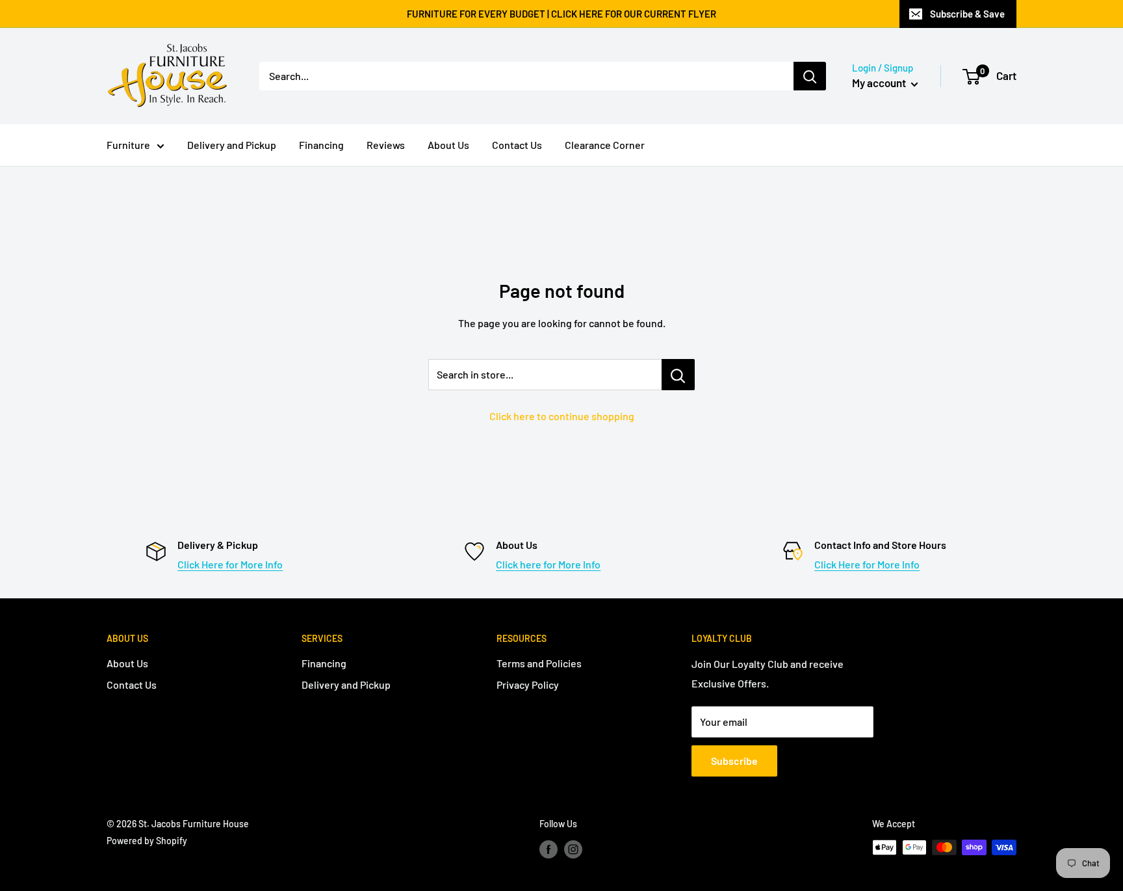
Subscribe (734, 760)
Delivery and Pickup (231, 145)
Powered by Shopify (147, 840)
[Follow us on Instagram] (573, 849)
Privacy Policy (528, 684)
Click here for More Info (548, 564)
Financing (321, 145)
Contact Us (517, 145)
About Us (448, 145)
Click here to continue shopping (561, 416)
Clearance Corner (605, 145)
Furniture (128, 145)
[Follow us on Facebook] (548, 849)
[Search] (810, 76)
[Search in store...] (678, 374)
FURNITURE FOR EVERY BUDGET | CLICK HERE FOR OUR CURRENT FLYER (561, 14)
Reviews (386, 145)
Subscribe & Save (967, 14)
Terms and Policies (539, 663)
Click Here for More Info (230, 564)
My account (880, 82)
